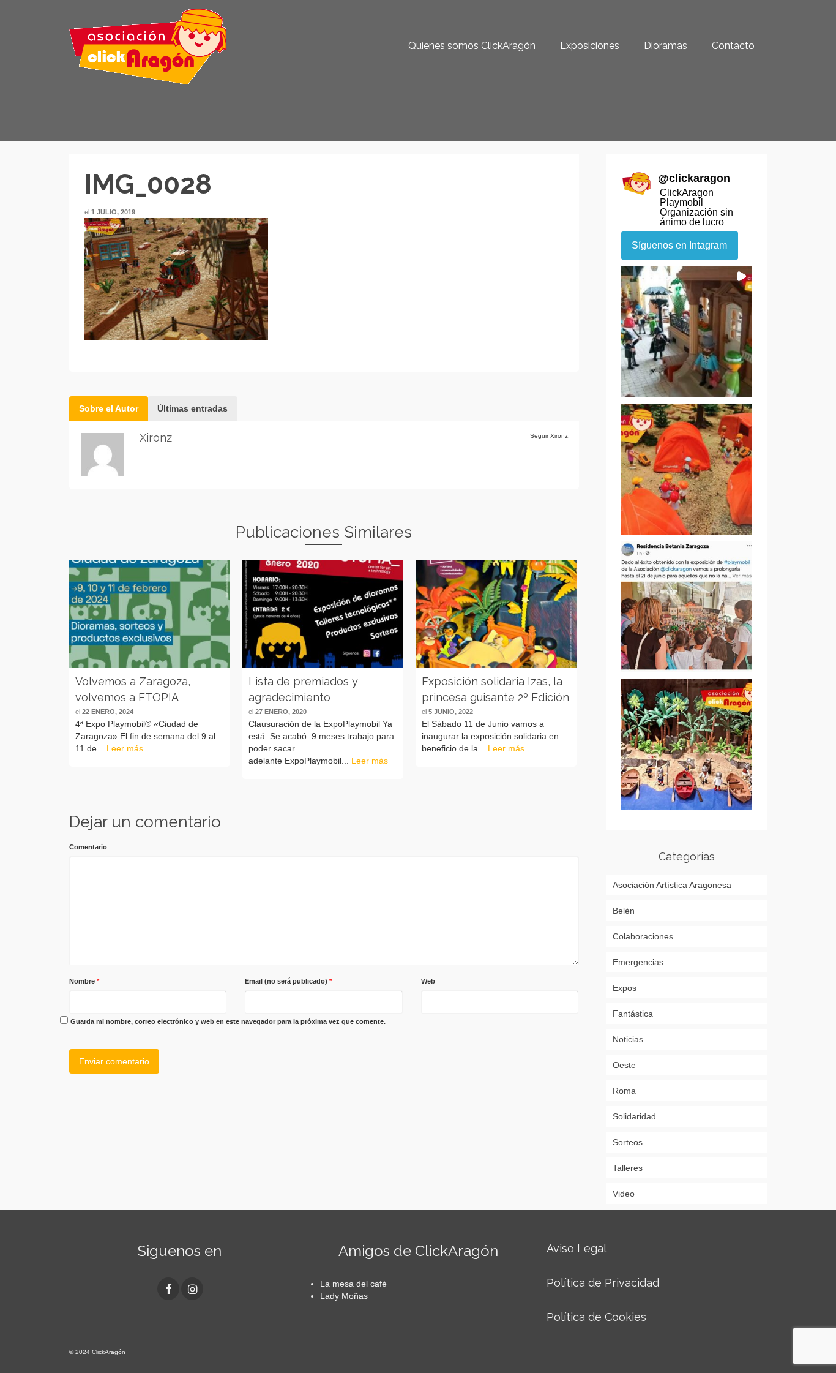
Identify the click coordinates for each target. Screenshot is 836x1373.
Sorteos (628, 1142)
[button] (687, 331)
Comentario (88, 847)
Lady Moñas (344, 1296)
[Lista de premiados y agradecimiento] (322, 614)
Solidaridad (634, 1116)
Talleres (628, 1168)
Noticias (628, 1039)
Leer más (124, 748)
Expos (624, 988)
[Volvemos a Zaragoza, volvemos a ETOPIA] (149, 614)
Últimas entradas (192, 408)
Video (624, 1193)
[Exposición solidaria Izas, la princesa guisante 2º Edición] (496, 614)
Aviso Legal (576, 1248)
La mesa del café (353, 1283)
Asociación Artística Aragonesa (672, 885)
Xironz (156, 437)
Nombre (84, 981)
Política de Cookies (596, 1317)
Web (428, 981)
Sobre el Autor (108, 408)
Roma (624, 1091)
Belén (624, 911)
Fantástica (633, 1013)
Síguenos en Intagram (679, 245)
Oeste (624, 1065)
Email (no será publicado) (288, 981)
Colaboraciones (643, 936)
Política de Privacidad (603, 1282)
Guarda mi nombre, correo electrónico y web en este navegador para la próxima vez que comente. (228, 1021)
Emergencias (638, 962)
